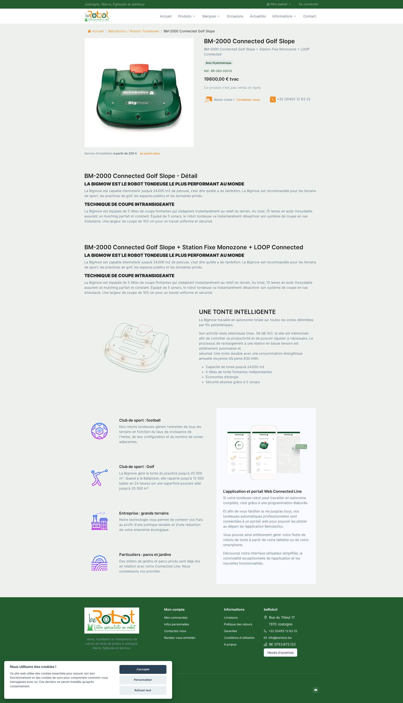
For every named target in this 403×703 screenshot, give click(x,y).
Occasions (235, 16)
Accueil (165, 16)
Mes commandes (175, 617)
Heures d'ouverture (280, 652)
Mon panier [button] (279, 4)
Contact (309, 16)
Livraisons (231, 617)
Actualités (258, 16)
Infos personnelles (176, 624)
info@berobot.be (280, 637)
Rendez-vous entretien (179, 637)
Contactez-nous (248, 99)
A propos (230, 644)
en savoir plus (150, 153)
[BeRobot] (97, 16)
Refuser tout (143, 690)
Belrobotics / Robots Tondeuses (133, 31)
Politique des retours (238, 624)
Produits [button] (184, 16)
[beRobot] (111, 621)
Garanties (230, 631)
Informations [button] (282, 16)
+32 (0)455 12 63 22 (282, 631)
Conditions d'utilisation (239, 637)
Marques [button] (209, 16)
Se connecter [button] (309, 4)
